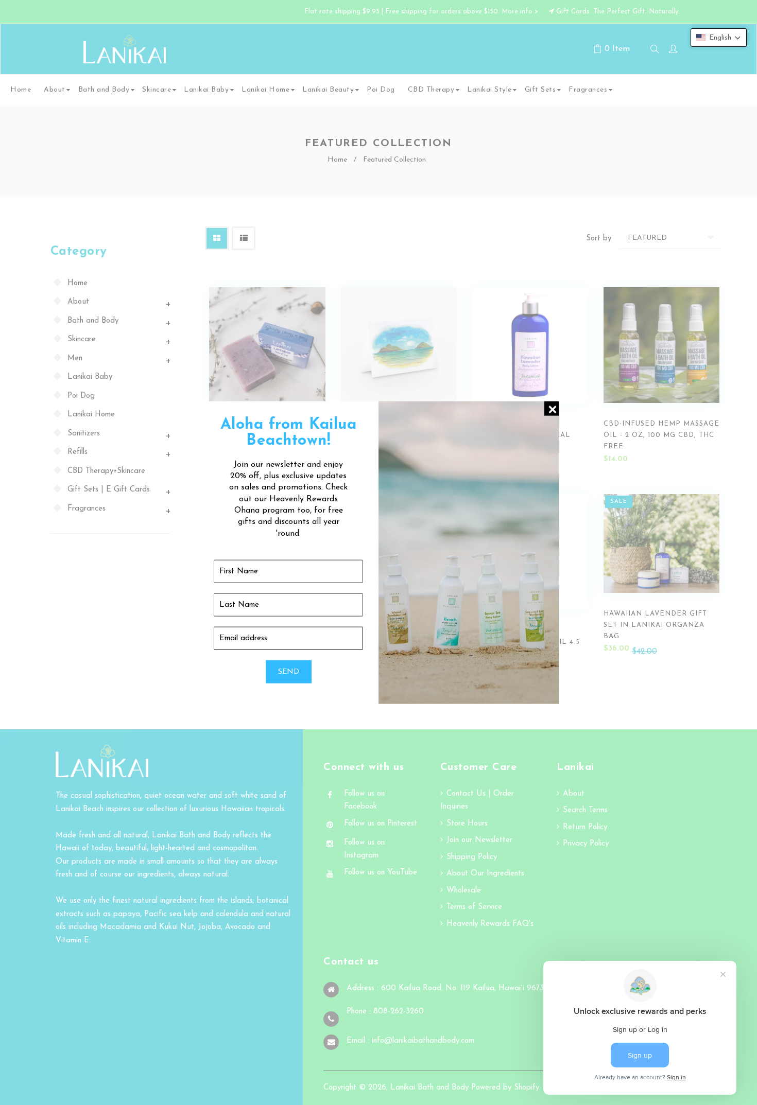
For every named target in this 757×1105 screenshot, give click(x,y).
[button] (718, 37)
